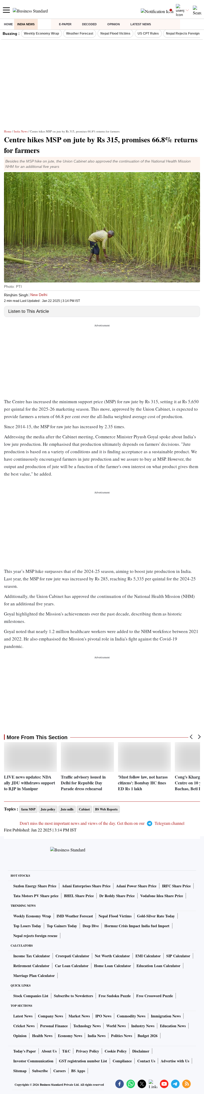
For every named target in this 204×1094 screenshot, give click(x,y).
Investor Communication (33, 1061)
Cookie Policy (116, 1051)
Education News (173, 1026)
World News (116, 1026)
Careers (59, 1071)
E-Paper (65, 24)
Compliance (122, 1061)
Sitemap (20, 1071)
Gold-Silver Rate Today (156, 916)
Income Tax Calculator (31, 956)
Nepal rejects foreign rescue (35, 935)
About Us (49, 1051)
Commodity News (131, 1016)
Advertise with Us (175, 1061)
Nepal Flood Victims (115, 33)
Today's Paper (24, 1051)
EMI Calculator (148, 956)
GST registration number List (83, 1061)
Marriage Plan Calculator (34, 975)
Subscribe (40, 1071)
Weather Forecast (79, 33)
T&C (66, 1051)
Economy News (70, 1035)
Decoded (89, 24)
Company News (50, 1016)
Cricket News (24, 1026)
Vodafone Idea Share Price (161, 896)
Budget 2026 (148, 1035)
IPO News (103, 1016)
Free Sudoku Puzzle (115, 996)
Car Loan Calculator (71, 965)
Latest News (140, 24)
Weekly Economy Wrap (41, 33)
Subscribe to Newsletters (73, 996)
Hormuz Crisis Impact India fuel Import (136, 926)
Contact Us (146, 1061)
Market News (79, 1016)
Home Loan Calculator (112, 965)
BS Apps (78, 1071)
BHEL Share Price (79, 896)
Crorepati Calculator (72, 956)
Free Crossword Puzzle (154, 996)
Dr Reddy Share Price (117, 896)
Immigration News (166, 1016)
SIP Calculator (178, 956)
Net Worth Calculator (112, 956)
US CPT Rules (148, 33)
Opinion (113, 24)
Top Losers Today (27, 926)
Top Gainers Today (62, 926)
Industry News (142, 1026)
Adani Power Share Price (136, 886)
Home (8, 24)
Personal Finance (54, 1026)
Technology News (87, 1026)
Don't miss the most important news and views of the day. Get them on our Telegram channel (102, 823)
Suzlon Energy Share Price (34, 886)
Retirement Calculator (31, 965)
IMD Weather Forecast (75, 916)
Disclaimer (140, 1051)
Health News (42, 1035)
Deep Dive (91, 926)
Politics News (121, 1035)
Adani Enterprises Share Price (86, 886)
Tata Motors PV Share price (35, 896)
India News (26, 24)
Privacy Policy (87, 1051)
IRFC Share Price (176, 886)
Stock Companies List (30, 996)
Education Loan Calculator (158, 965)
